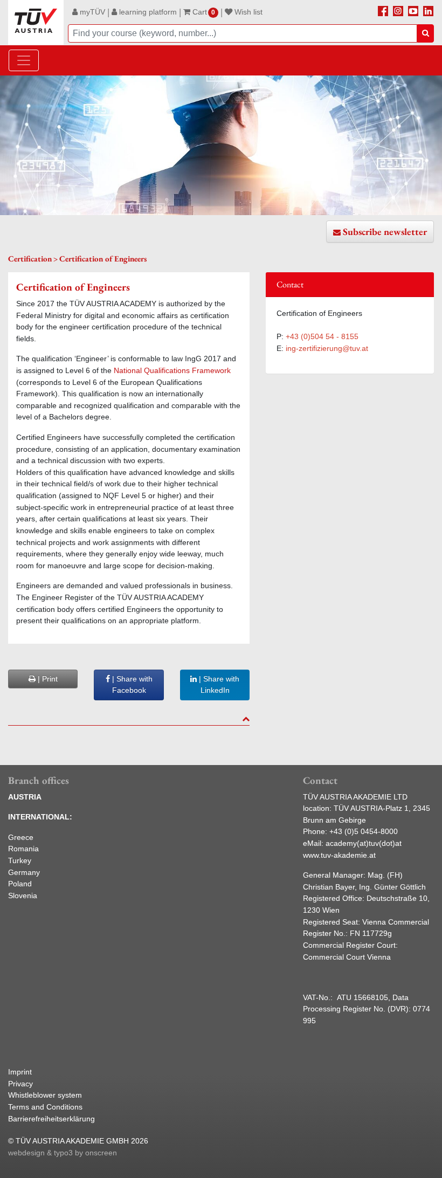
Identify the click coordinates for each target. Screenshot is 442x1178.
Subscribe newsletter (385, 231)
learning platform (147, 12)
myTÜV (91, 12)
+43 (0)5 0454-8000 (363, 831)
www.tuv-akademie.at (339, 855)
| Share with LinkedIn (218, 684)
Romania (23, 848)
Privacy (20, 1083)
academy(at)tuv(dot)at (364, 843)
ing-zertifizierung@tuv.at (327, 348)
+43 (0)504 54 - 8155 (322, 336)
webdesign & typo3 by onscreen (62, 1152)
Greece (20, 837)
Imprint (20, 1071)
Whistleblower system (45, 1095)
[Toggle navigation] (24, 60)
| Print (47, 678)
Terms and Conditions (45, 1107)
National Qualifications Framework (172, 370)
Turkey (19, 860)
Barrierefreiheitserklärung (51, 1118)
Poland (20, 883)
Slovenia (22, 895)
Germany (24, 872)
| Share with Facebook (131, 684)
